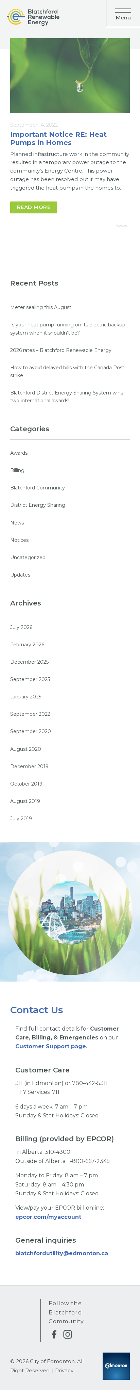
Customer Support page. (51, 1046)
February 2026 (27, 645)
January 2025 (25, 697)
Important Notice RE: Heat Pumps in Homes (58, 138)
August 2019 (25, 801)
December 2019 (29, 766)
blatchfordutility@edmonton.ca (61, 1253)
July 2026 (21, 627)
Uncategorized (28, 557)
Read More (33, 207)
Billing (17, 470)
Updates (20, 575)
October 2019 (26, 784)
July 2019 (21, 818)
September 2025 (30, 679)
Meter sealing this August (40, 307)
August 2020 (25, 749)
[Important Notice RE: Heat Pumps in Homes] (70, 75)
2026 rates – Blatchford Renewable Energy (60, 350)
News (121, 225)
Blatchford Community (37, 488)
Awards (19, 453)
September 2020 (30, 731)
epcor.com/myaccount (49, 1217)
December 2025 (29, 662)
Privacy (64, 1370)
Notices (19, 540)
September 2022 (30, 714)
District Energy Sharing (37, 505)
